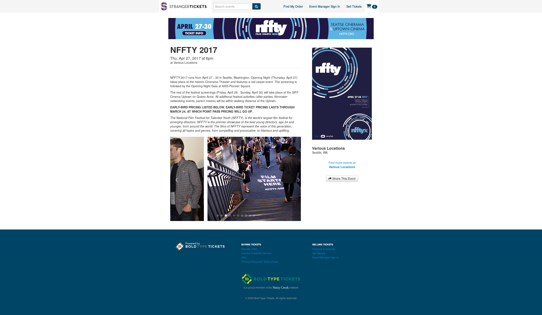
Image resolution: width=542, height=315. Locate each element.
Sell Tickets (354, 6)
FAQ (243, 258)
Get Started (318, 253)
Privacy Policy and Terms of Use (259, 262)
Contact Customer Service (256, 253)
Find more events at (342, 164)
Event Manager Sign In (324, 6)
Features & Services (323, 249)
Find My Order (293, 6)
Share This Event (343, 178)
